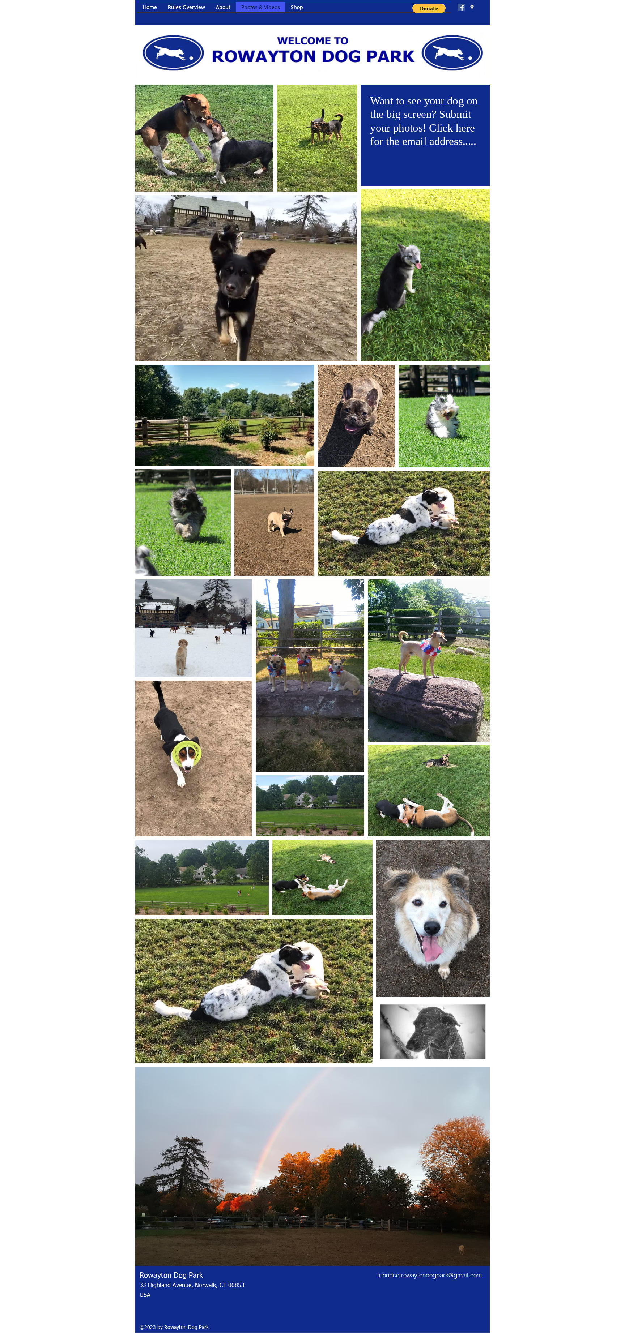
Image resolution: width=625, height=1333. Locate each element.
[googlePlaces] (472, 7)
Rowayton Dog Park (171, 1275)
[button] (429, 8)
